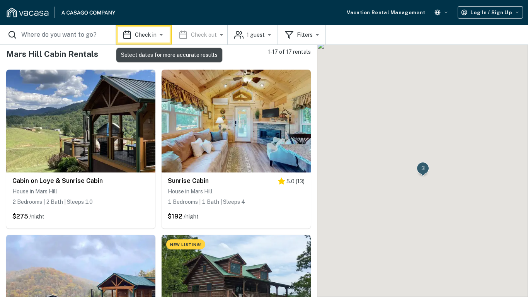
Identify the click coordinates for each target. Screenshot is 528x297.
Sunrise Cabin (188, 180)
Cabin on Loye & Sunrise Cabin (57, 180)
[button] (172, 34)
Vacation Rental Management (386, 12)
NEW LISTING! (186, 244)
